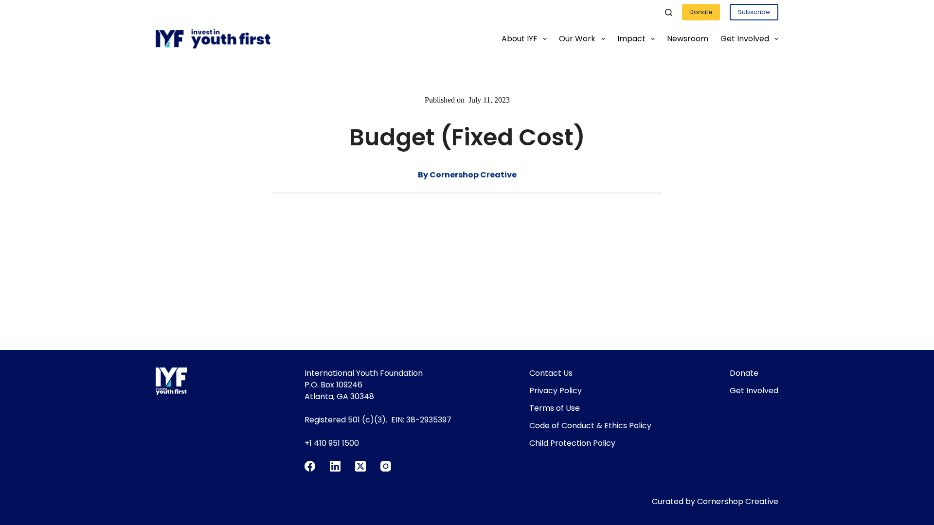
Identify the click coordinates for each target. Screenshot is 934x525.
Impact (631, 38)
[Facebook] (310, 466)
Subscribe (754, 12)
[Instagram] (385, 466)
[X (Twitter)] (360, 466)
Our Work (577, 38)
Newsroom (687, 38)
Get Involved (744, 38)
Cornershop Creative (737, 501)
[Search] (668, 12)
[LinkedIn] (335, 466)
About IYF (520, 38)
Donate (701, 12)
